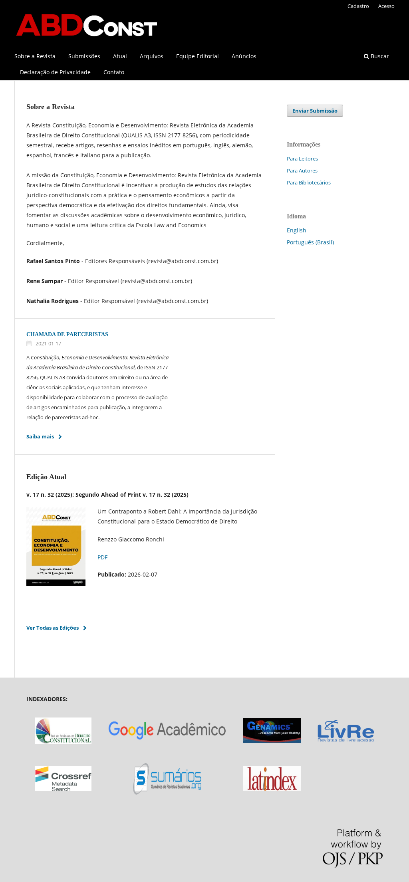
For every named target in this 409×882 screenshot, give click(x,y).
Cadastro (358, 6)
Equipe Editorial (197, 56)
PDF (102, 557)
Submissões (84, 56)
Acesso (386, 6)
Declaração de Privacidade (55, 72)
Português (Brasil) (310, 242)
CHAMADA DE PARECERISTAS (67, 334)
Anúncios (244, 56)
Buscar (379, 56)
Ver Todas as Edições (52, 627)
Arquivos (151, 56)
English (296, 230)
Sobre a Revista (35, 56)
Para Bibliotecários (309, 182)
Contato (113, 72)
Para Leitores (302, 158)
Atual (120, 56)
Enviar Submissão (315, 110)
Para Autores (302, 170)
